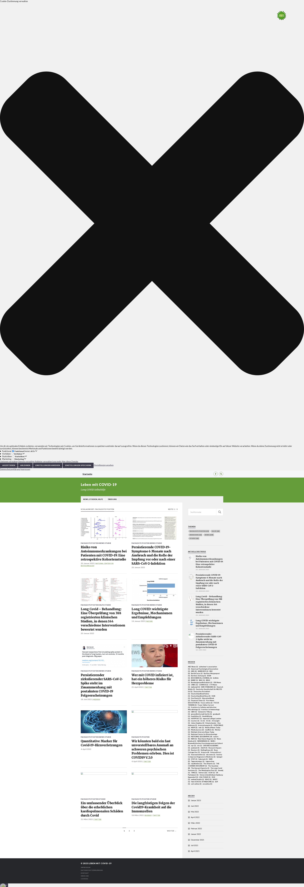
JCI (208, 721)
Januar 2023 (196, 800)
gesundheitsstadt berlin (201, 714)
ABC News (193, 667)
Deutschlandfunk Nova (200, 696)
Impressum (25, 469)
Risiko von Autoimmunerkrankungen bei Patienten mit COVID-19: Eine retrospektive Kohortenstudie (104, 553)
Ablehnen (25, 465)
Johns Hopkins (197, 723)
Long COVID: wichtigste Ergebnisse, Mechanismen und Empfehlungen (152, 613)
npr (193, 746)
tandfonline (196, 764)
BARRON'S (203, 671)
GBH (194, 712)
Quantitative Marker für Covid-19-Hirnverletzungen (101, 743)
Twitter (202, 773)
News (101, 543)
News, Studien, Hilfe (93, 499)
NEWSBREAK (203, 741)
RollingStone (207, 750)
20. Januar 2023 (138, 567)
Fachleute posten (90, 543)
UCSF (211, 773)
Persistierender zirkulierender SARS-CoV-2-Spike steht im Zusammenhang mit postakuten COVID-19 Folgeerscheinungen (102, 685)
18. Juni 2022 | (87, 699)
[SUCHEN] (219, 512)
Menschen (196, 535)
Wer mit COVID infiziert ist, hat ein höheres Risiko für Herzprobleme (152, 679)
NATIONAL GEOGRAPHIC (201, 737)
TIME (194, 773)
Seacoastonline (198, 755)
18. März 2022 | (138, 815)
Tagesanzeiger (197, 761)
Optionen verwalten (9, 461)
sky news (210, 755)
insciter (195, 721)
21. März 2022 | (87, 819)
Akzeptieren (8, 465)
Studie (108, 543)
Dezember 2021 (197, 840)
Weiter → (171, 831)
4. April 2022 (86, 749)
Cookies (84, 879)
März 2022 (195, 823)
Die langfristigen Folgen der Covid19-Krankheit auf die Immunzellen (153, 807)
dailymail (195, 687)
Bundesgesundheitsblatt (201, 682)
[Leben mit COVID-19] (281, 15)
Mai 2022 (195, 811)
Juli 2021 (194, 845)
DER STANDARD (208, 687)
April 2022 (195, 817)
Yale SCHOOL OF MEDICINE (202, 782)
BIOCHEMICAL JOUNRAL (201, 678)
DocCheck (196, 698)
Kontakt (85, 873)
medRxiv (209, 730)
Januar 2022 (196, 834)
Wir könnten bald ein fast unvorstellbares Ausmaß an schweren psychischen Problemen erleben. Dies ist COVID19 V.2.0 (153, 749)
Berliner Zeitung (198, 676)
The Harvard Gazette (200, 768)
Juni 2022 (195, 806)
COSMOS (203, 685)
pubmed (195, 748)
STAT (194, 759)
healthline (196, 716)
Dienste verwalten (26, 461)
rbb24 (204, 748)
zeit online (196, 784)
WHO (208, 779)
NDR (194, 739)
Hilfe (101, 605)
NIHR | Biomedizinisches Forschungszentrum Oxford (205, 743)
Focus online (206, 703)
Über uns (112, 499)
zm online (207, 784)
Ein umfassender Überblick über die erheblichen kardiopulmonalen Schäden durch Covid (102, 809)
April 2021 (195, 851)
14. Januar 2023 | (139, 621)
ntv (199, 746)
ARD (194, 671)
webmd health (197, 779)
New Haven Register (207, 739)
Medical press (197, 730)
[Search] (221, 474)
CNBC (194, 685)
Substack (203, 759)
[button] (152, 223)
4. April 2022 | (137, 761)
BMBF (194, 680)
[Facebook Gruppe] (216, 474)
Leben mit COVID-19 (99, 484)
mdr (201, 727)
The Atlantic (209, 764)
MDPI (194, 727)
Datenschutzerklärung (10, 469)
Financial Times (198, 700)
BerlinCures (196, 673)
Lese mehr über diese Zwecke (65, 461)
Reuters (195, 750)
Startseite (87, 474)
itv (202, 721)
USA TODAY (204, 777)
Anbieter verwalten (43, 461)
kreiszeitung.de (205, 725)
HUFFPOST (196, 718)
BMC (202, 680)
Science (205, 752)
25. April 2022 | (138, 687)
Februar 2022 (196, 828)
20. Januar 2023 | (88, 563)
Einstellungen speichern (78, 465)
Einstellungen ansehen (47, 465)
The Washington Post (207, 770)
